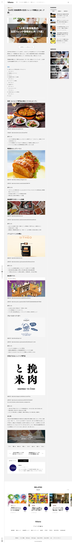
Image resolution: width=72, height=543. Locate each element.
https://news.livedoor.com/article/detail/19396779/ (21, 183)
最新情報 (63, 17)
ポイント (12, 71)
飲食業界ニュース (26, 530)
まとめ (10, 95)
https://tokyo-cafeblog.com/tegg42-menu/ (19, 179)
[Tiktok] (35, 526)
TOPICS (50, 530)
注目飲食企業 (62, 530)
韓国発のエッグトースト (13, 73)
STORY (46, 530)
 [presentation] (68, 489)
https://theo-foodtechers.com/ (17, 258)
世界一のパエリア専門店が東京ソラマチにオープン (17, 69)
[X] (37, 526)
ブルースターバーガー (12, 88)
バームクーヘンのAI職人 (13, 80)
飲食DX (41, 530)
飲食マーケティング (35, 530)
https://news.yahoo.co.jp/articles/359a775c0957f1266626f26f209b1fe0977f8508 (26, 301)
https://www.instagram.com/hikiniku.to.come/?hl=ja (21, 396)
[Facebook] (38, 526)
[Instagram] (34, 526)
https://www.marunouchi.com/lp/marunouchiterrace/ (21, 298)
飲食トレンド (18, 530)
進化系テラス (11, 84)
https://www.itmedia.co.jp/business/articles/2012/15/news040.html (24, 219)
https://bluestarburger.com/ (16, 338)
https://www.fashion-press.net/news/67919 (19, 132)
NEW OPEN (56, 530)
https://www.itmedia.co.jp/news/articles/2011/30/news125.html (23, 261)
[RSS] (42, 526)
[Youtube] (40, 526)
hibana (37, 424)
